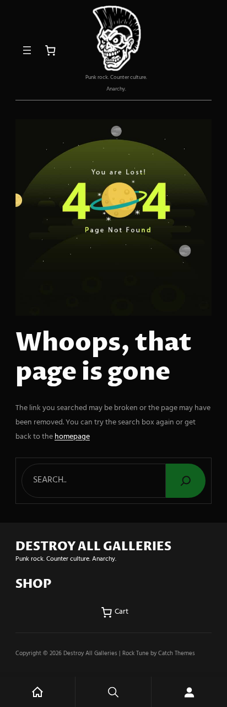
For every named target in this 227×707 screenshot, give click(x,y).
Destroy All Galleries (90, 653)
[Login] (189, 692)
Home (37, 692)
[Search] (186, 481)
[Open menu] (27, 50)
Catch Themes (176, 653)
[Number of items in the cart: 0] (50, 50)
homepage (72, 436)
